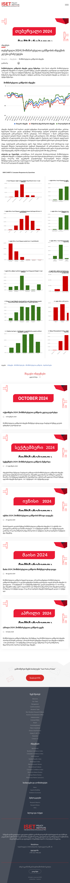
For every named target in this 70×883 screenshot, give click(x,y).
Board (35, 722)
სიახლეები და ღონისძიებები (35, 783)
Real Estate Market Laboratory (35, 777)
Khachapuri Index (35, 761)
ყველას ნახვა (34, 377)
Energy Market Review (35, 775)
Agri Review (35, 748)
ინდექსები (13, 59)
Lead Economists (35, 706)
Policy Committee (35, 728)
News (35, 787)
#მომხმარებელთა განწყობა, (34, 365)
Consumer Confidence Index (35, 753)
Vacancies (35, 736)
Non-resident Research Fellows (35, 712)
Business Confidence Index (35, 751)
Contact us (35, 738)
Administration (35, 717)
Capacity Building (35, 790)
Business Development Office (35, 714)
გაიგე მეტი (35, 871)
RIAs (35, 807)
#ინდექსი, (10, 365)
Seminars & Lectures (35, 792)
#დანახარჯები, (47, 365)
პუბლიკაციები (35, 798)
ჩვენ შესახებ (35, 694)
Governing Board (35, 725)
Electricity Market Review (35, 772)
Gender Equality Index (35, 759)
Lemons (38, 879)
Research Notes (35, 805)
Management (35, 704)
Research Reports (35, 802)
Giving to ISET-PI (35, 733)
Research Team (35, 709)
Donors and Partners (35, 730)
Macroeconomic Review (35, 764)
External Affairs (35, 720)
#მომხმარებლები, (19, 365)
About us (35, 699)
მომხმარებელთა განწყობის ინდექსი (31, 59)
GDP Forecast (35, 756)
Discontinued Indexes (35, 767)
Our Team (35, 701)
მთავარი (4, 59)
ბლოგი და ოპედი (35, 813)
